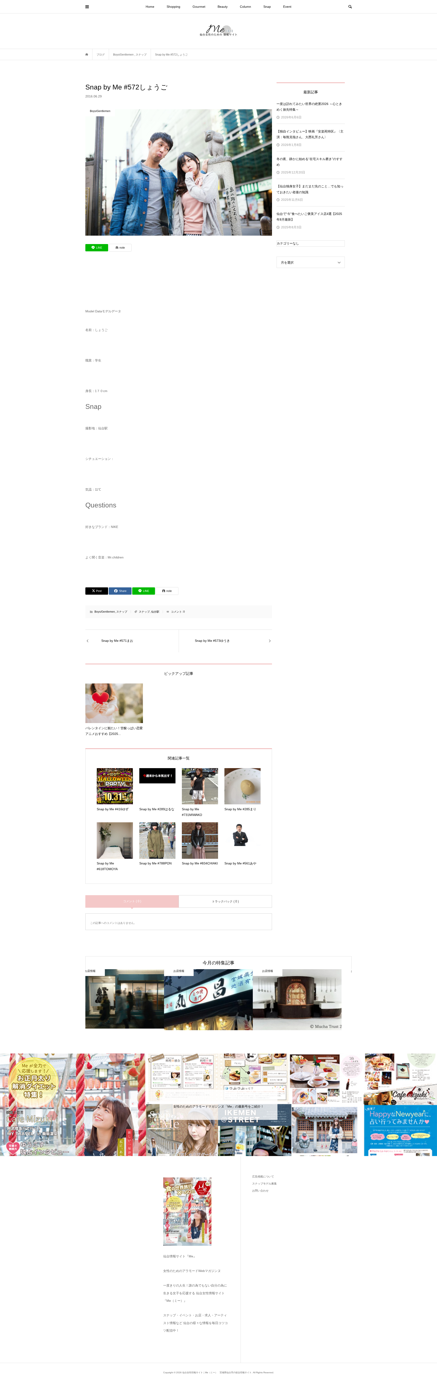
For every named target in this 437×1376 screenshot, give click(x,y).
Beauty (223, 6)
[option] (129, 1000)
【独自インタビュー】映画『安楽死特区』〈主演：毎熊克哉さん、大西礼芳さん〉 (310, 134)
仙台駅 (155, 611)
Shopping (173, 6)
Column (245, 6)
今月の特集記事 (218, 962)
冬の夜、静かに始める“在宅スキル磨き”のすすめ (310, 161)
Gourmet (199, 6)
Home (150, 6)
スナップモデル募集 (264, 1183)
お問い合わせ (260, 1190)
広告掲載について (263, 1176)
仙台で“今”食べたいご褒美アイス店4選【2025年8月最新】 (309, 216)
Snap (267, 6)
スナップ (121, 611)
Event (287, 6)
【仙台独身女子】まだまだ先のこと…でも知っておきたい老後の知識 (310, 189)
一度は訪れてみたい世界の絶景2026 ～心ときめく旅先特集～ (309, 106)
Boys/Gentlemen (104, 611)
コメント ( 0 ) (132, 901)
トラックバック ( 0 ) (225, 901)
